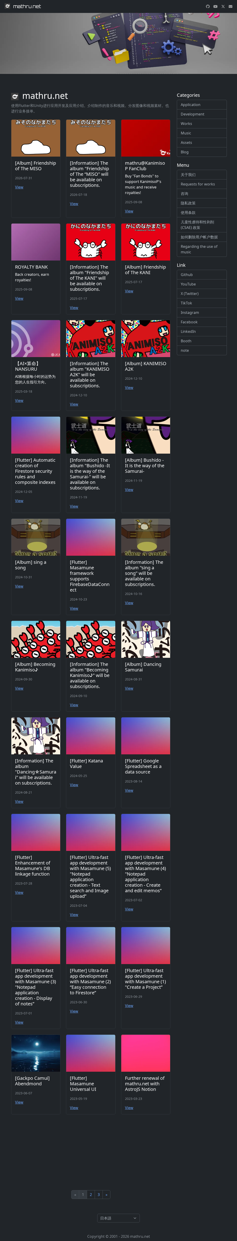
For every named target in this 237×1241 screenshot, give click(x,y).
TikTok (186, 303)
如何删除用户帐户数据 (199, 237)
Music (186, 133)
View (19, 187)
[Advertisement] (90, 1152)
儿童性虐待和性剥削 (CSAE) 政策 (197, 224)
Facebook (189, 322)
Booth (186, 340)
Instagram (190, 312)
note (185, 350)
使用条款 (188, 212)
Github (187, 274)
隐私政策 (188, 203)
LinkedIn (188, 331)
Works (186, 123)
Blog (185, 152)
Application (190, 104)
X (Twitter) (190, 293)
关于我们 (188, 174)
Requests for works (198, 184)
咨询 (184, 193)
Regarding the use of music (199, 249)
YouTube (188, 284)
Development (192, 114)
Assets (186, 142)
